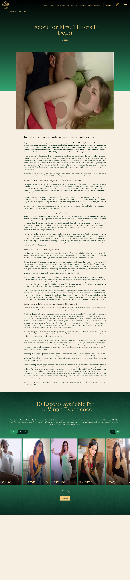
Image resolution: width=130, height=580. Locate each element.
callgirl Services (12, 11)
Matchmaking (81, 5)
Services (70, 5)
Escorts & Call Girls (58, 5)
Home (46, 5)
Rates (90, 5)
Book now (109, 5)
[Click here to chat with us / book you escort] (118, 6)
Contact (97, 5)
